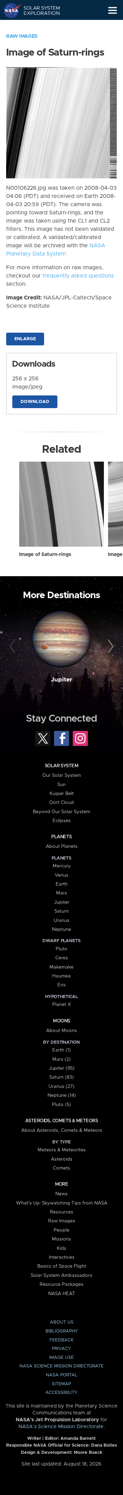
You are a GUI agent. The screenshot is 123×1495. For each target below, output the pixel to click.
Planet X (61, 1004)
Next (109, 647)
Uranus (61, 920)
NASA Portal (61, 1375)
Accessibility (61, 1392)
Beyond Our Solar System (61, 811)
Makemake (61, 967)
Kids (61, 1248)
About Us (61, 1322)
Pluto (61, 949)
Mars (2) (61, 1059)
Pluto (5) (61, 1104)
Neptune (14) (61, 1095)
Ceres (61, 958)
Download (34, 402)
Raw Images (22, 36)
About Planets (62, 846)
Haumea (61, 976)
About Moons (61, 1030)
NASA (9, 10)
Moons (61, 1021)
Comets (61, 1168)
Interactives (61, 1257)
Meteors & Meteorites (62, 1150)
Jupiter (61, 680)
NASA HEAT (61, 1293)
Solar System (61, 765)
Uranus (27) (61, 1086)
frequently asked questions (78, 275)
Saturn (61, 911)
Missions (61, 1239)
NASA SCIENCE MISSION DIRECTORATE (61, 1366)
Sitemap (61, 1384)
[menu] (112, 10)
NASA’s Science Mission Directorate (61, 1426)
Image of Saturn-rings (45, 554)
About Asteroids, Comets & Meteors (61, 1130)
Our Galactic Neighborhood (37, 26)
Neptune (61, 929)
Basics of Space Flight (61, 1266)
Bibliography (61, 1331)
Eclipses (62, 820)
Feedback (61, 1340)
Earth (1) (61, 1050)
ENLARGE (25, 339)
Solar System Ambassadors (61, 1275)
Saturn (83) (61, 1077)
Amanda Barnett (78, 1438)
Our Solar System (61, 775)
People (61, 1230)
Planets (61, 836)
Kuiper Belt (62, 793)
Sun (61, 784)
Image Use (61, 1357)
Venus (61, 875)
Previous (13, 647)
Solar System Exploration (37, 10)
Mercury (62, 866)
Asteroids (61, 1159)
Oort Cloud (61, 802)
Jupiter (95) (61, 1068)
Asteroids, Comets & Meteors (61, 1120)
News (61, 1193)
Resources (61, 1212)
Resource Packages (61, 1284)
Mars (61, 893)
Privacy (61, 1348)
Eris (61, 985)
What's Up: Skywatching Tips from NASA (61, 1203)
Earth (62, 884)
